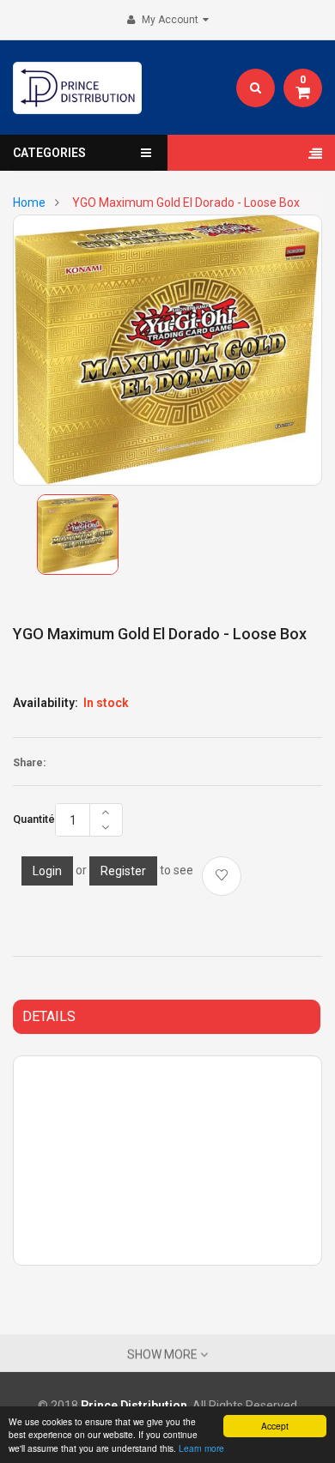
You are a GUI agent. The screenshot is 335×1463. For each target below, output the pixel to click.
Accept (275, 1425)
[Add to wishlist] (221, 876)
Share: (29, 763)
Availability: (45, 703)
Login (47, 871)
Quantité (34, 819)
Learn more (201, 1448)
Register (123, 871)
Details (49, 1016)
